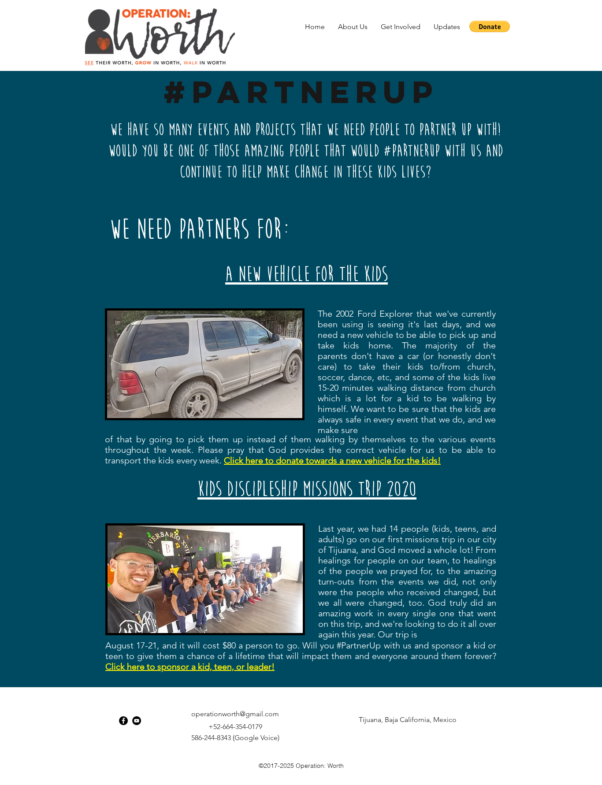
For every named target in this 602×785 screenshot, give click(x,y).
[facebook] (123, 720)
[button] (352, 26)
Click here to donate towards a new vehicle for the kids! (332, 460)
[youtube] (136, 720)
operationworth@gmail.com (235, 714)
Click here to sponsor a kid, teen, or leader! (190, 666)
